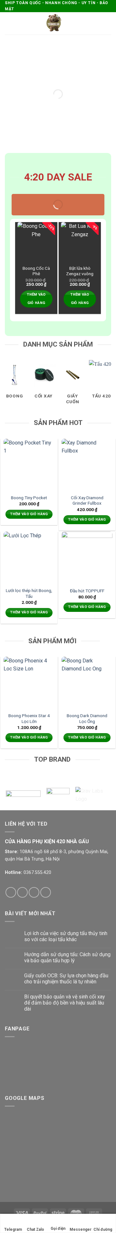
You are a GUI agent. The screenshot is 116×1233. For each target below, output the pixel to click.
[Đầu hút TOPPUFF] (87, 557)
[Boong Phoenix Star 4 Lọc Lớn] (29, 682)
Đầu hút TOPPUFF (87, 590)
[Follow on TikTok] (34, 892)
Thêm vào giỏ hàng (36, 298)
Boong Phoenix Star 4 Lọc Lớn (29, 718)
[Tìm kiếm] (97, 23)
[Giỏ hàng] (108, 23)
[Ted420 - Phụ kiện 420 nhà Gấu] (53, 23)
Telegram (13, 1229)
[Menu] (9, 23)
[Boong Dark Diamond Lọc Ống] (87, 682)
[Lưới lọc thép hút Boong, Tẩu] (29, 557)
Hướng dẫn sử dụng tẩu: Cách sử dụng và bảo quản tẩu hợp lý (67, 957)
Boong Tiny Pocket (29, 497)
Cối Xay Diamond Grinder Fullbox (87, 500)
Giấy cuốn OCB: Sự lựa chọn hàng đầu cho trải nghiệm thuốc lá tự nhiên (66, 979)
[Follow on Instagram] (22, 892)
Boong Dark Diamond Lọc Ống (87, 718)
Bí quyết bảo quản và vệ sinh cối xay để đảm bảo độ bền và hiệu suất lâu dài (64, 1003)
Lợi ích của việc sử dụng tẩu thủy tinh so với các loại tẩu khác (65, 936)
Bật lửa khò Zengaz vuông (79, 271)
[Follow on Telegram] (45, 892)
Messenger (81, 1229)
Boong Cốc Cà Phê (36, 271)
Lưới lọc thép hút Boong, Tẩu (29, 593)
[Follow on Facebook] (10, 892)
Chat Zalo (35, 1229)
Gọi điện (58, 1228)
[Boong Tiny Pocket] (29, 464)
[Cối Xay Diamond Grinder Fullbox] (87, 464)
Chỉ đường (102, 1229)
